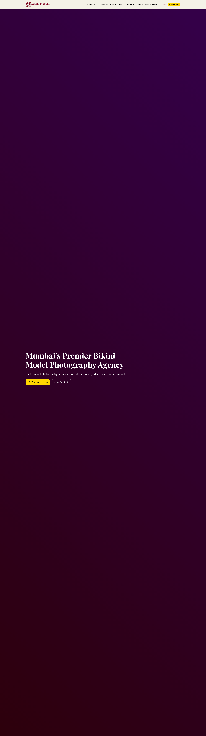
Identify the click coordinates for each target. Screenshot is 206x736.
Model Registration (135, 4)
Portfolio (113, 4)
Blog (147, 4)
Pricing (122, 4)
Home (89, 4)
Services (104, 4)
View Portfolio (61, 382)
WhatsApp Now (39, 382)
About (96, 4)
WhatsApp (175, 4)
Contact (153, 4)
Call (164, 4)
